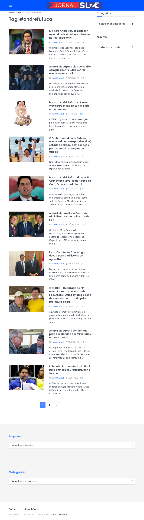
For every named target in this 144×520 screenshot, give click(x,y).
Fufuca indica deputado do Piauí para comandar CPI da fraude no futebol (69, 370)
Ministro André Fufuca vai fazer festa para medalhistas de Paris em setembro (69, 106)
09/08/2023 (73, 306)
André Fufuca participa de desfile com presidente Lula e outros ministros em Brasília (70, 70)
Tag (20, 12)
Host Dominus (60, 514)
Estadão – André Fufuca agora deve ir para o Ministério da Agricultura (68, 255)
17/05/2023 (72, 378)
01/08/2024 (72, 114)
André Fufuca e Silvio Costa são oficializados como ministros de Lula (69, 216)
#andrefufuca (33, 12)
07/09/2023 (73, 224)
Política (13, 509)
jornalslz (58, 42)
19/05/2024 (72, 188)
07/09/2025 (73, 78)
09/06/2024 (73, 156)
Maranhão (30, 509)
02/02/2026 (73, 42)
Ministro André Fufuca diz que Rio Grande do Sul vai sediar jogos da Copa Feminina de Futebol (70, 181)
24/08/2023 (73, 263)
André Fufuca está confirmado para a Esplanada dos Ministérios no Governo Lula (70, 334)
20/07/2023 (73, 342)
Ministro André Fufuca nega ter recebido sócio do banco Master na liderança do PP (69, 34)
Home (12, 12)
